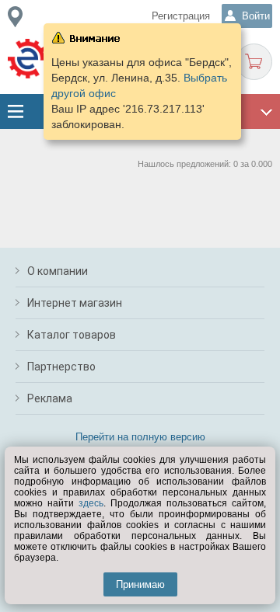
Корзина (254, 61)
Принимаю (140, 584)
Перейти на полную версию (140, 437)
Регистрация (181, 16)
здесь (91, 503)
